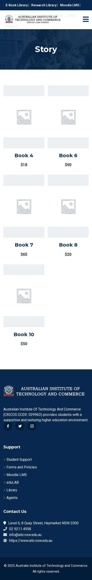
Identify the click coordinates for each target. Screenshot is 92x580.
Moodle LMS (69, 5)
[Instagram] (31, 425)
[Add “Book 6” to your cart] (62, 127)
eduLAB (12, 482)
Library (11, 490)
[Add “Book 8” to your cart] (62, 216)
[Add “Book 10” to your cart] (17, 306)
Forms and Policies (21, 467)
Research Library (44, 5)
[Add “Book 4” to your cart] (17, 127)
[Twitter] (19, 425)
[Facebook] (7, 425)
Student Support (19, 459)
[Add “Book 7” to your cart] (17, 216)
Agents (12, 498)
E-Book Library (17, 5)
